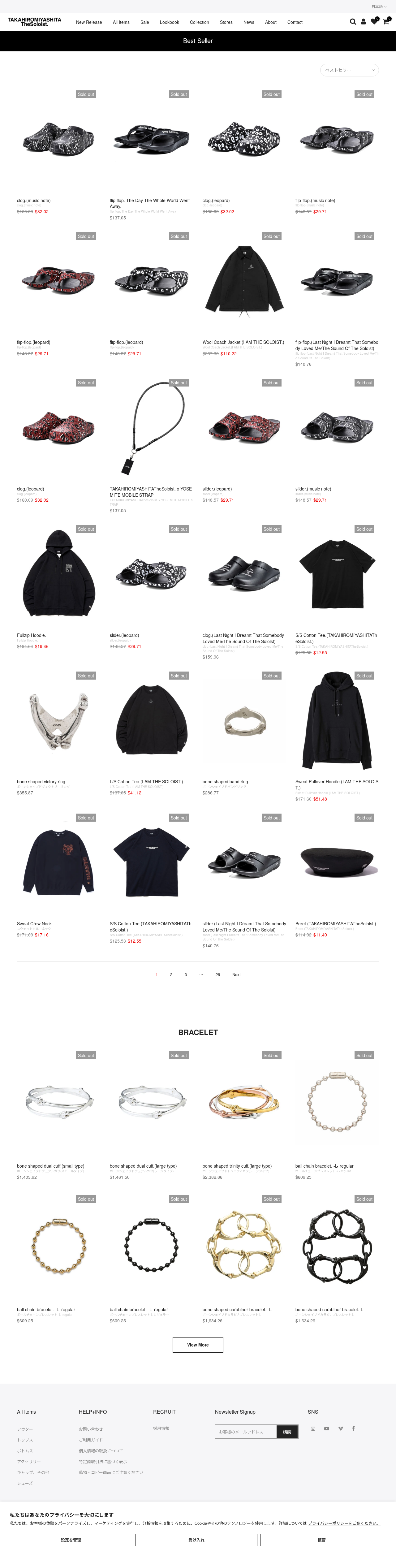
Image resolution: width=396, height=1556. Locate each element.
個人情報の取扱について (101, 1451)
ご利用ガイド (91, 1440)
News (248, 22)
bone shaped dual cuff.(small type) (50, 1168)
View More (198, 1345)
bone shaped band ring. (226, 783)
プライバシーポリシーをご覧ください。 (344, 1523)
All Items (121, 22)
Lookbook (169, 22)
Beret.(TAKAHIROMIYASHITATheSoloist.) (335, 925)
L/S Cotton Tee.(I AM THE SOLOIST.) (146, 783)
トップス (25, 1440)
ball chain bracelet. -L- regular (324, 1168)
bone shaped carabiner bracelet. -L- (238, 1311)
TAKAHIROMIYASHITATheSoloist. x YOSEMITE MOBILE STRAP (151, 496)
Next (236, 974)
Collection (199, 22)
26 (218, 974)
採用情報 (161, 1428)
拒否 (322, 1540)
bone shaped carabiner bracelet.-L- (329, 1311)
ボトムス (25, 1451)
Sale (144, 22)
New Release (89, 22)
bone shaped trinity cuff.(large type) (237, 1168)
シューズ (25, 1483)
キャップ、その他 (33, 1472)
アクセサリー (29, 1461)
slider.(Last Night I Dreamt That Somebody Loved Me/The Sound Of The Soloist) (244, 930)
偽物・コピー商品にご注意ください (111, 1472)
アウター (25, 1429)
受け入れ (196, 1540)
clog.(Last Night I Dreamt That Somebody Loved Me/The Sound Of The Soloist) (243, 642)
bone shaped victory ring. (43, 783)
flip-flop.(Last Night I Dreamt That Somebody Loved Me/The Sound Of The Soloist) (337, 349)
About (271, 22)
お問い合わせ (91, 1429)
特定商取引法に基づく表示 (103, 1461)
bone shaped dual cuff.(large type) (143, 1168)
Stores (226, 22)
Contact (295, 22)
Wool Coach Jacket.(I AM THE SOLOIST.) (243, 344)
